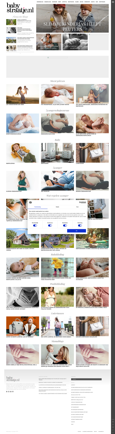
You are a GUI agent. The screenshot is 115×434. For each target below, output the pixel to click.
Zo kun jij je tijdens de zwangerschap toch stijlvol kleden (55, 308)
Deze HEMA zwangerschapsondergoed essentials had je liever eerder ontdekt (22, 308)
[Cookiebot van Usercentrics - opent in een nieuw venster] (80, 203)
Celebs (77, 1)
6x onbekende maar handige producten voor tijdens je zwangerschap (21, 219)
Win (97, 1)
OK (76, 230)
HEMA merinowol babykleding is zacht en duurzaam (90, 278)
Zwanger (54, 1)
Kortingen (102, 1)
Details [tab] (57, 206)
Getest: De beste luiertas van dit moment (19, 337)
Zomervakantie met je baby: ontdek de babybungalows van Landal (53, 249)
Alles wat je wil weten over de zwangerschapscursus (86, 134)
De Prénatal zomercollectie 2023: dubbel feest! (91, 307)
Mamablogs (40, 1)
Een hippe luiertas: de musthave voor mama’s (56, 337)
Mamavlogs (47, 1)
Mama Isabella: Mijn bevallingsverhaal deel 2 (21, 365)
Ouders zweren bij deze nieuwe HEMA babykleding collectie (18, 278)
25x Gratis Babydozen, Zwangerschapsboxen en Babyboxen (91, 105)
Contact (79, 431)
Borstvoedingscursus (13, 134)
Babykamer (44, 163)
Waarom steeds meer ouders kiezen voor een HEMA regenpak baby (56, 278)
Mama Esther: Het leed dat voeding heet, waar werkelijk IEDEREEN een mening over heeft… (56, 365)
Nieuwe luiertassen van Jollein (86, 337)
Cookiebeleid (101, 431)
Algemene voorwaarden (88, 431)
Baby (59, 1)
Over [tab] (77, 206)
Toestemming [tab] (37, 206)
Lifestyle (64, 1)
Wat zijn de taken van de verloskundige (89, 219)
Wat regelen (45, 191)
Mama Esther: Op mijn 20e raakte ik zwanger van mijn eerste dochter (92, 365)
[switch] (50, 225)
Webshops (87, 1)
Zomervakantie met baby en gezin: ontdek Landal (20, 249)
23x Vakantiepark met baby (15, 104)
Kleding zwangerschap (14, 191)
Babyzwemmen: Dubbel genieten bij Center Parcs (92, 248)
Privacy (95, 431)
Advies (81, 1)
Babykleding (10, 163)
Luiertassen (80, 163)
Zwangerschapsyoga (48, 134)
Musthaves (71, 1)
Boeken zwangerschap (83, 191)
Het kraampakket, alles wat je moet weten (55, 104)
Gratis (93, 1)
